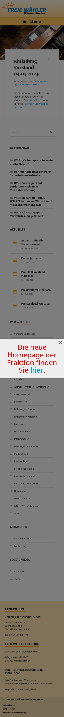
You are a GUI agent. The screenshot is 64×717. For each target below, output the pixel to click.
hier (36, 370)
